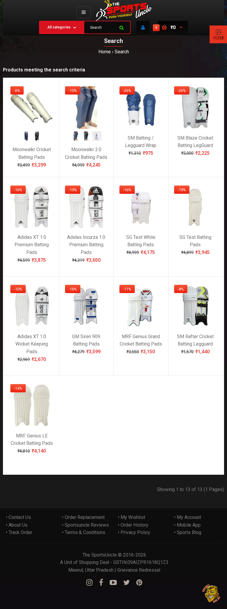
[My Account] (143, 27)
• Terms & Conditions (83, 532)
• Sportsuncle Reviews (85, 525)
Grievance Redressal (138, 570)
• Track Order (19, 532)
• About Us (16, 525)
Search (122, 52)
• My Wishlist (131, 517)
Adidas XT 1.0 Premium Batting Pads (31, 244)
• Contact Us (18, 517)
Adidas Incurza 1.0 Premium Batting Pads (86, 244)
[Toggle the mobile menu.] (84, 12)
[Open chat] (211, 593)
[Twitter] (126, 582)
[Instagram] (89, 582)
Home (104, 52)
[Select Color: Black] (37, 139)
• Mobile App (187, 525)
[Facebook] (101, 582)
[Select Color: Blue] (26, 139)
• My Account (187, 517)
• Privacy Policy (134, 532)
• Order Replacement (83, 517)
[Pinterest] (139, 582)
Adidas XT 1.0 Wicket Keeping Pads (31, 343)
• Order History (133, 525)
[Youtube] (113, 582)
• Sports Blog (187, 532)
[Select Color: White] (97, 139)
